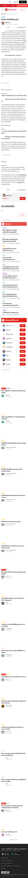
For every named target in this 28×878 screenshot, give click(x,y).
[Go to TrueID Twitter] (5, 872)
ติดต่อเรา (3, 868)
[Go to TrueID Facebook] (2, 872)
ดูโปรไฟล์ (4, 198)
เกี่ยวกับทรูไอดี (4, 858)
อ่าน (4, 5)
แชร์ (8, 27)
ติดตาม (22, 198)
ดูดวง (13, 5)
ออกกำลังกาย (23, 175)
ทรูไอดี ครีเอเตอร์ (22, 5)
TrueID (4, 2)
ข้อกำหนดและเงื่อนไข (6, 861)
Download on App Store (5, 853)
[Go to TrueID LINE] (8, 872)
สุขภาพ (20, 182)
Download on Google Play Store (15, 853)
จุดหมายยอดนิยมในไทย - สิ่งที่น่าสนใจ (10, 866)
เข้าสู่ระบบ (22, 2)
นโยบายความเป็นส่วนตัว (6, 863)
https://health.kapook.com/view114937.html (14, 95)
